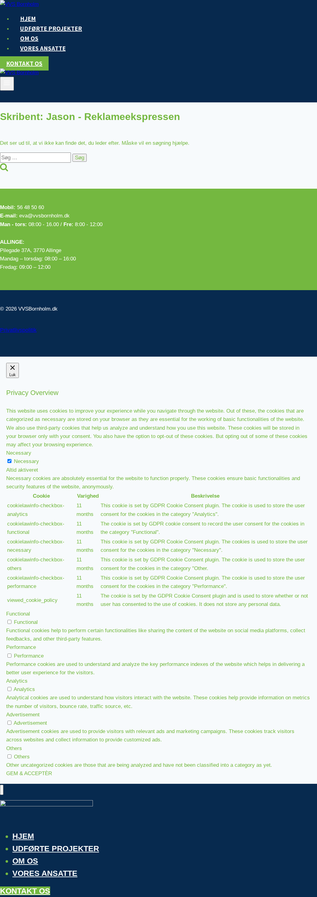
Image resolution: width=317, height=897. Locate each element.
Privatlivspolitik (18, 330)
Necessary (26, 461)
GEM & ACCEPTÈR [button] (29, 773)
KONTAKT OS (25, 890)
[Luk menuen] (1, 790)
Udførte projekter (51, 28)
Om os (25, 860)
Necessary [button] (18, 453)
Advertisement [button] (23, 715)
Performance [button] (21, 647)
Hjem (23, 836)
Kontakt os (24, 63)
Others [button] (14, 748)
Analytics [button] (17, 681)
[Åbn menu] (7, 83)
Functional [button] (18, 614)
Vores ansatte (43, 48)
